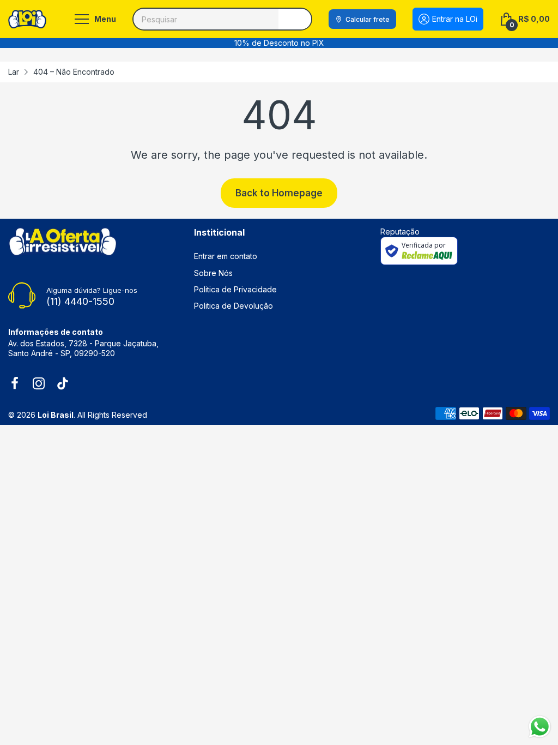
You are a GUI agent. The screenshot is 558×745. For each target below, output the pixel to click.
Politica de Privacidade (235, 289)
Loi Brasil (56, 414)
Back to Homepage (279, 193)
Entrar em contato (225, 256)
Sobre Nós (213, 273)
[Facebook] (14, 384)
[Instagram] (38, 384)
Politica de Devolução (233, 305)
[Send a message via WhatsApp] (540, 727)
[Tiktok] (62, 384)
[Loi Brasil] (27, 19)
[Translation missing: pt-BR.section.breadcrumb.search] (294, 19)
